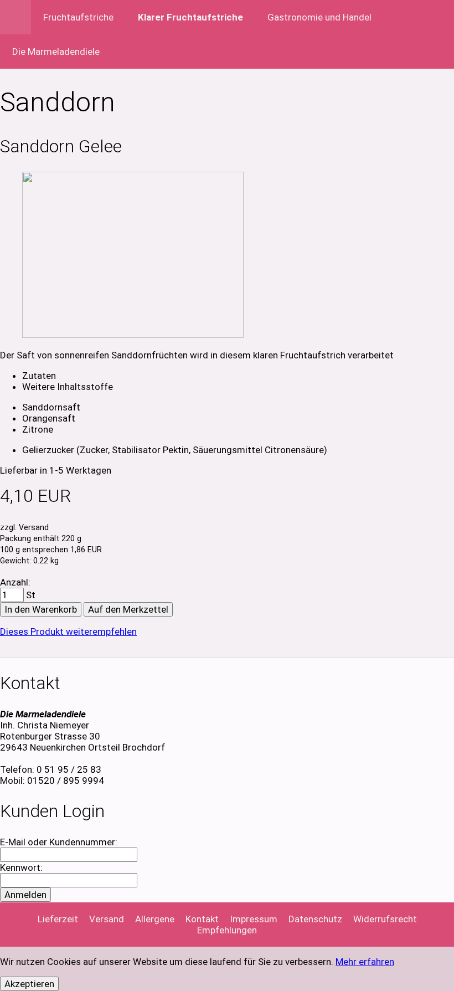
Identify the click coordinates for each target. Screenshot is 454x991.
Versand (106, 919)
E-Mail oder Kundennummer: (58, 842)
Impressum (253, 919)
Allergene (154, 919)
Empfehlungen (227, 930)
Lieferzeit (58, 919)
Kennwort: (21, 867)
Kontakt (202, 919)
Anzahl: (15, 582)
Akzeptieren (29, 983)
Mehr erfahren (365, 961)
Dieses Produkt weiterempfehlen (68, 631)
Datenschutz (315, 919)
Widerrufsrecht (385, 919)
